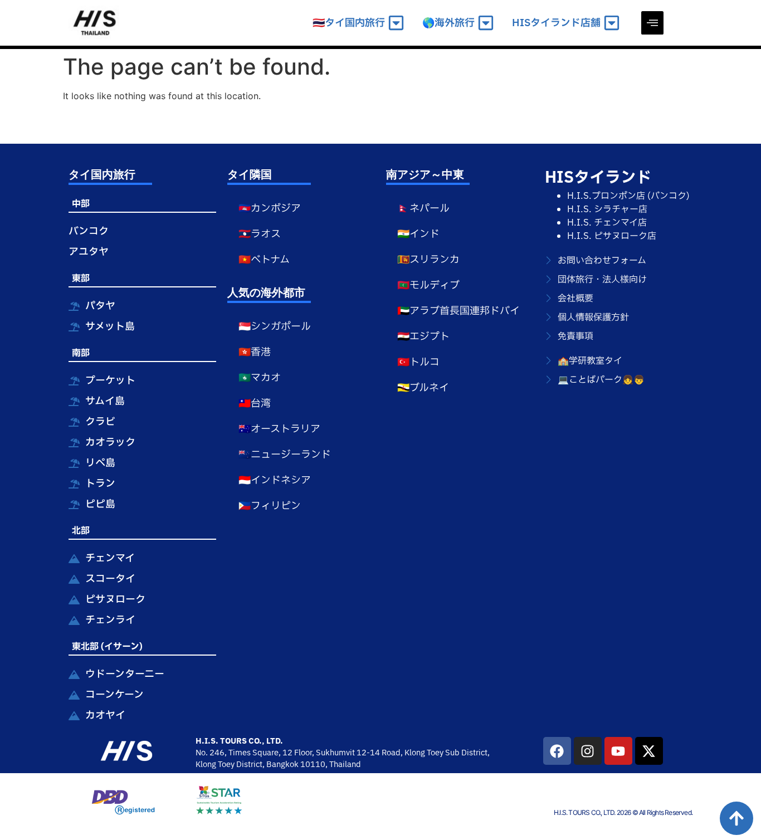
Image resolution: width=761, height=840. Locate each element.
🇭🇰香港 (254, 352)
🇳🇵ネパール (423, 208)
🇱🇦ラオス (259, 234)
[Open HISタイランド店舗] (611, 23)
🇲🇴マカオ (259, 377)
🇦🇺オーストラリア (279, 429)
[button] (652, 23)
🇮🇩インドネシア (274, 480)
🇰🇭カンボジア (269, 208)
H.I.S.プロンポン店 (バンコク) (628, 196)
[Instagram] (588, 751)
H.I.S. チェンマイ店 (607, 222)
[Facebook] (557, 751)
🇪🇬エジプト (423, 336)
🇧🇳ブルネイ (423, 387)
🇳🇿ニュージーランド (284, 454)
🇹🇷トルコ (418, 362)
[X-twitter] (649, 751)
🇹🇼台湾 (254, 403)
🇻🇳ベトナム (264, 259)
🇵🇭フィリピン (269, 506)
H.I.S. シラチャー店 (607, 209)
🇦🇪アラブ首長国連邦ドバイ (458, 311)
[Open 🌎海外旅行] (485, 23)
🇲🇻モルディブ (428, 285)
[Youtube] (618, 751)
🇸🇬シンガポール (274, 326)
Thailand (345, 764)
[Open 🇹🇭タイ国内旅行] (396, 23)
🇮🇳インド (418, 234)
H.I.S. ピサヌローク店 (611, 236)
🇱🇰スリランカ (428, 259)
